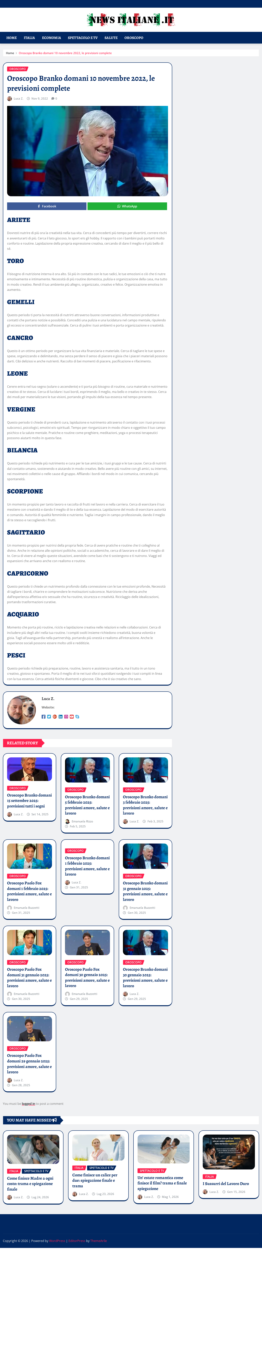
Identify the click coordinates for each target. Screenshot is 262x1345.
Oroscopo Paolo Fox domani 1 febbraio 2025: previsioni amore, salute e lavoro (29, 891)
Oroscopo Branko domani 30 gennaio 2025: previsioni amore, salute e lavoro (145, 977)
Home (11, 37)
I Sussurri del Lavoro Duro (226, 1184)
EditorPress (76, 1241)
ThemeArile (98, 1241)
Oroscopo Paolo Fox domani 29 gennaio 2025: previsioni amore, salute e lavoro (29, 1064)
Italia (29, 37)
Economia (51, 37)
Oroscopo (133, 37)
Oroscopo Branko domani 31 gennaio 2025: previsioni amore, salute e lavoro (145, 891)
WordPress (57, 1241)
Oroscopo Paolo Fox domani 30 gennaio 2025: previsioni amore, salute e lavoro (87, 977)
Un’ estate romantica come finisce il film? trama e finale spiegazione (162, 1183)
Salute (111, 37)
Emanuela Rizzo (82, 821)
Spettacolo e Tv (83, 37)
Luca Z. (18, 98)
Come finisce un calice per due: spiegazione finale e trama (94, 1180)
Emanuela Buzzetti (26, 908)
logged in (28, 1104)
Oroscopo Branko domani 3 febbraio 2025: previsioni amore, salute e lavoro (145, 805)
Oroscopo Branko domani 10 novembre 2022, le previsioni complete (65, 53)
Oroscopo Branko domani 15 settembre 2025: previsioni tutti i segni (29, 800)
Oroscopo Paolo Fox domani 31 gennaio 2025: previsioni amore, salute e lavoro (29, 977)
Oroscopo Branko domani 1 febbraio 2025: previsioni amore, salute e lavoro (87, 866)
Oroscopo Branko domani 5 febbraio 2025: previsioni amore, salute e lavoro (87, 805)
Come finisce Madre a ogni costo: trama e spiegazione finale (30, 1183)
